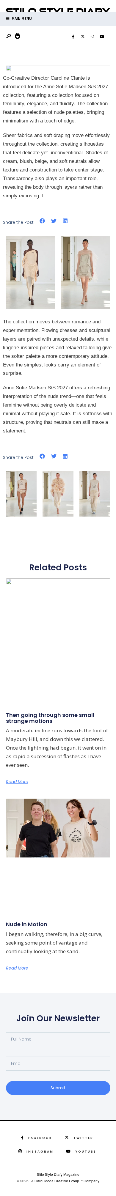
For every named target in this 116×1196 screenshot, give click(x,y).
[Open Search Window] (9, 36)
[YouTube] (101, 37)
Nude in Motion (26, 924)
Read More (17, 782)
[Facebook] (73, 37)
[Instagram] (92, 37)
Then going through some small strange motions (50, 718)
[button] (42, 221)
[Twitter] (82, 37)
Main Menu (21, 18)
